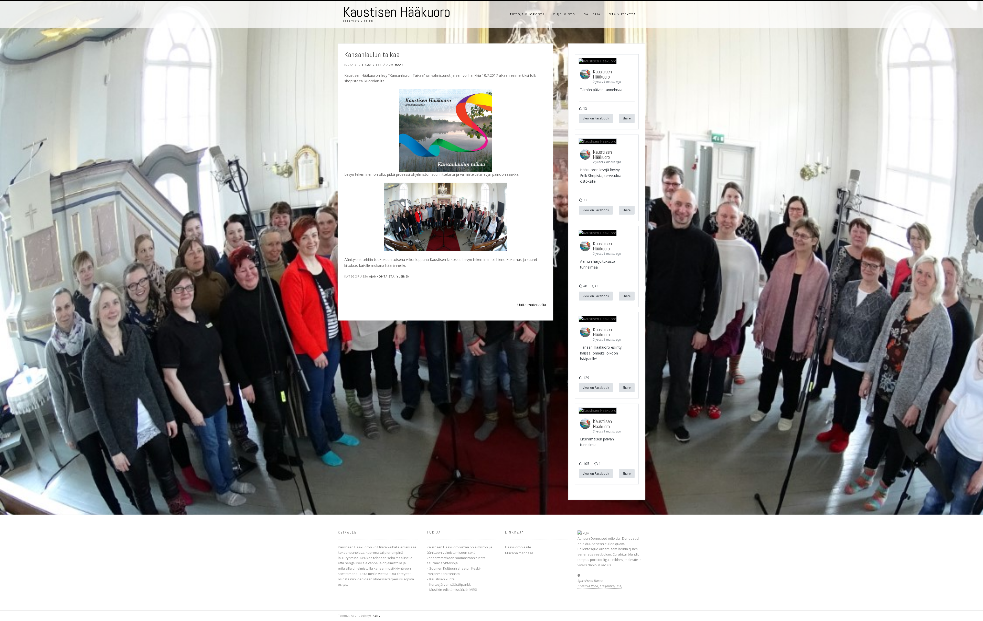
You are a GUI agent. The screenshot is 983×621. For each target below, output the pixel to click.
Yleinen (403, 276)
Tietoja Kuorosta (527, 14)
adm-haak (395, 64)
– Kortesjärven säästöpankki (449, 584)
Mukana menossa (519, 553)
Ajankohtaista (381, 276)
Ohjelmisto (564, 14)
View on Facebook (596, 118)
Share (627, 118)
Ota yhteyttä (622, 14)
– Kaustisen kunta (441, 579)
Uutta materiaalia (531, 304)
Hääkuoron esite (518, 547)
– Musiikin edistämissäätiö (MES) (452, 589)
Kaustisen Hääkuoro (396, 12)
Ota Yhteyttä (400, 573)
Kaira (376, 615)
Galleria (592, 14)
